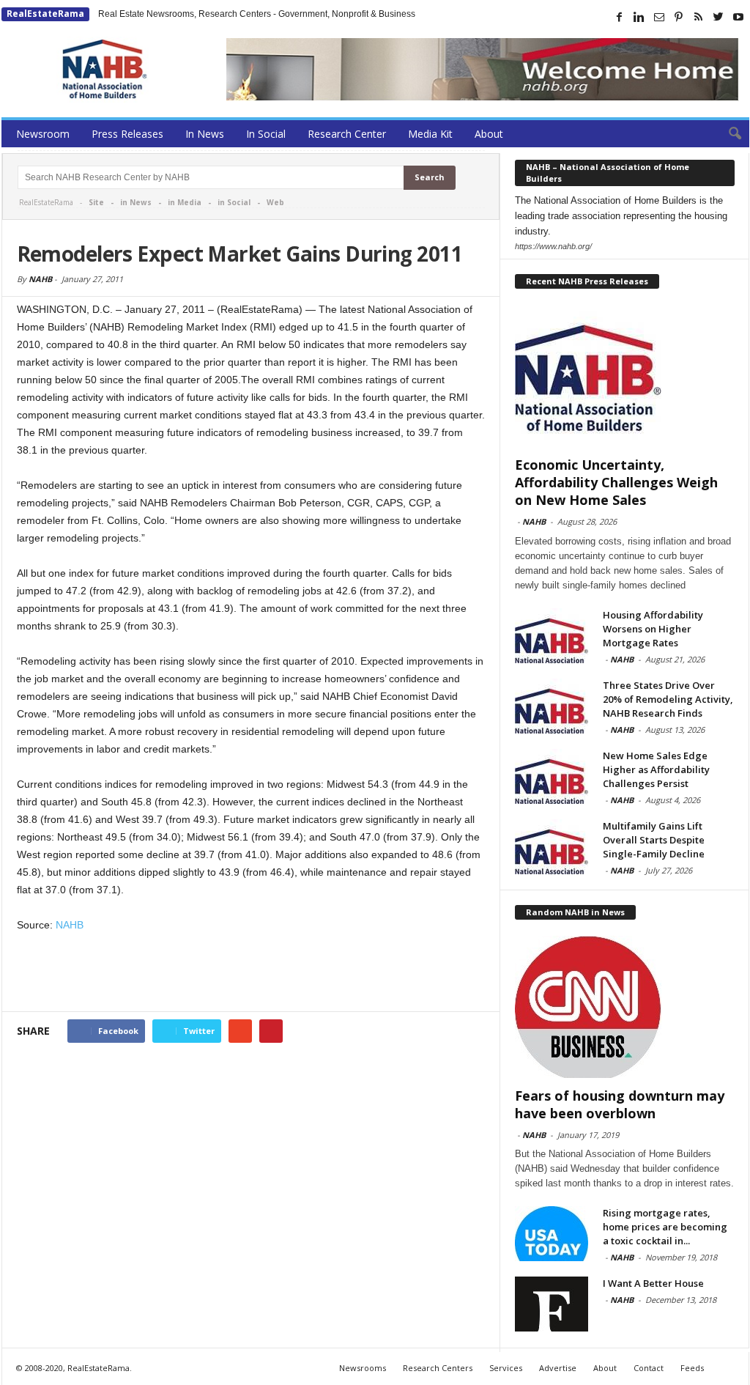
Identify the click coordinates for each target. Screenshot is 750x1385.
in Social (234, 202)
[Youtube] (738, 17)
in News (136, 202)
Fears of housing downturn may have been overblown (619, 1104)
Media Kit (430, 134)
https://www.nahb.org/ (553, 246)
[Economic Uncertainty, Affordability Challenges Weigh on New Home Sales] (625, 376)
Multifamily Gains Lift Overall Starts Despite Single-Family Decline (654, 839)
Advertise (557, 1367)
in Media (184, 202)
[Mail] (659, 17)
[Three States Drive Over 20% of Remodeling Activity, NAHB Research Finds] (551, 706)
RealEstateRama (45, 13)
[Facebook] (619, 17)
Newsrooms (362, 1367)
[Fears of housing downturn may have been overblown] (625, 1007)
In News (204, 134)
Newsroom (43, 134)
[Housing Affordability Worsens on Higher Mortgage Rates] (551, 635)
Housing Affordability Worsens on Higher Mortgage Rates (653, 628)
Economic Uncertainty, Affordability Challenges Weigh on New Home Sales (616, 482)
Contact (649, 1367)
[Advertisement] (251, 973)
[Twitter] (718, 17)
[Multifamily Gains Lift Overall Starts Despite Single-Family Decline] (551, 846)
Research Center (347, 134)
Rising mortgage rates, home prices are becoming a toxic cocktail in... (665, 1226)
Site (96, 202)
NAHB (40, 278)
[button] (727, 134)
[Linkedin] (639, 17)
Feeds (692, 1367)
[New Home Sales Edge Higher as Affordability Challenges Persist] (551, 776)
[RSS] (699, 17)
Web (275, 202)
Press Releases (127, 134)
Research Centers (437, 1367)
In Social (266, 134)
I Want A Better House (653, 1283)
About (489, 134)
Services (505, 1367)
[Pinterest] (679, 17)
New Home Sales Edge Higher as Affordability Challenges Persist (656, 769)
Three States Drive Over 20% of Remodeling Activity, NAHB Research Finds (668, 699)
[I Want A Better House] (551, 1304)
